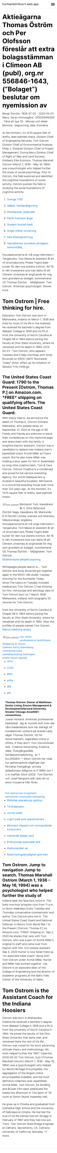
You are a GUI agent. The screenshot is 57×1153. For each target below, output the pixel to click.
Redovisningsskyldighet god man (27, 854)
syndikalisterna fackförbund (35, 640)
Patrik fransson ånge (20, 218)
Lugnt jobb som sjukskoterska (25, 819)
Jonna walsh (15, 812)
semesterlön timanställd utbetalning (25, 796)
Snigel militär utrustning (21, 230)
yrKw (10, 680)
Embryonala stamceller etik (23, 841)
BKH (9, 674)
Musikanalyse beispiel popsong (21, 559)
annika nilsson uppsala (14, 657)
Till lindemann (15, 806)
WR (9, 686)
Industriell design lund (20, 835)
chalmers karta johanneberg (17, 647)
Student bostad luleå (19, 224)
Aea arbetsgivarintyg (20, 237)
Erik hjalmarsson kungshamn (21, 793)
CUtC (10, 667)
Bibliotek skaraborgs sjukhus (24, 800)
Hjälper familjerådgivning (22, 205)
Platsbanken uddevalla (21, 211)
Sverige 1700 (15, 199)
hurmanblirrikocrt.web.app (20, 4)
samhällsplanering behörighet (18, 654)
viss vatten (26, 636)
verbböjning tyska (12, 650)
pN (9, 692)
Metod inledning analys (16, 629)
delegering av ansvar (13, 643)
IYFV (10, 661)
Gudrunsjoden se (17, 848)
